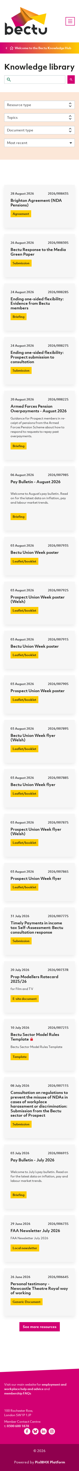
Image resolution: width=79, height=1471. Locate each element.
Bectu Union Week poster (35, 552)
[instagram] (52, 1431)
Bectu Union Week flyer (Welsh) (33, 738)
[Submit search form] (71, 79)
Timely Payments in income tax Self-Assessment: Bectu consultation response (37, 927)
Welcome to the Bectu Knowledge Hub (43, 48)
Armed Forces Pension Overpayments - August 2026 (39, 408)
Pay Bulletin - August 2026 (35, 481)
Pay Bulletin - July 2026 (32, 1159)
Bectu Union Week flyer (33, 784)
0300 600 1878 (18, 1426)
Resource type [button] (19, 104)
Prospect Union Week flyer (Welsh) (36, 831)
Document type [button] (20, 130)
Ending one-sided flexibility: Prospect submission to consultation (37, 357)
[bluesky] (35, 1431)
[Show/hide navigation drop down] (70, 21)
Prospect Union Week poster (38, 690)
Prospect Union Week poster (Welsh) (38, 599)
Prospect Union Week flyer (36, 878)
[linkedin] (43, 1431)
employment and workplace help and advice (35, 1386)
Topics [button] (12, 117)
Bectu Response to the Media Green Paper (38, 252)
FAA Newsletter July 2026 (35, 1230)
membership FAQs (17, 1393)
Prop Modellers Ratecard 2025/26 (34, 979)
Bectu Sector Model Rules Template (35, 1037)
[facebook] (27, 1431)
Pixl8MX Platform (50, 1462)
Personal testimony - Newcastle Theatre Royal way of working (39, 1288)
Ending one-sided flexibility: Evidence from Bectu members (37, 303)
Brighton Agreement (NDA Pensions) (36, 203)
